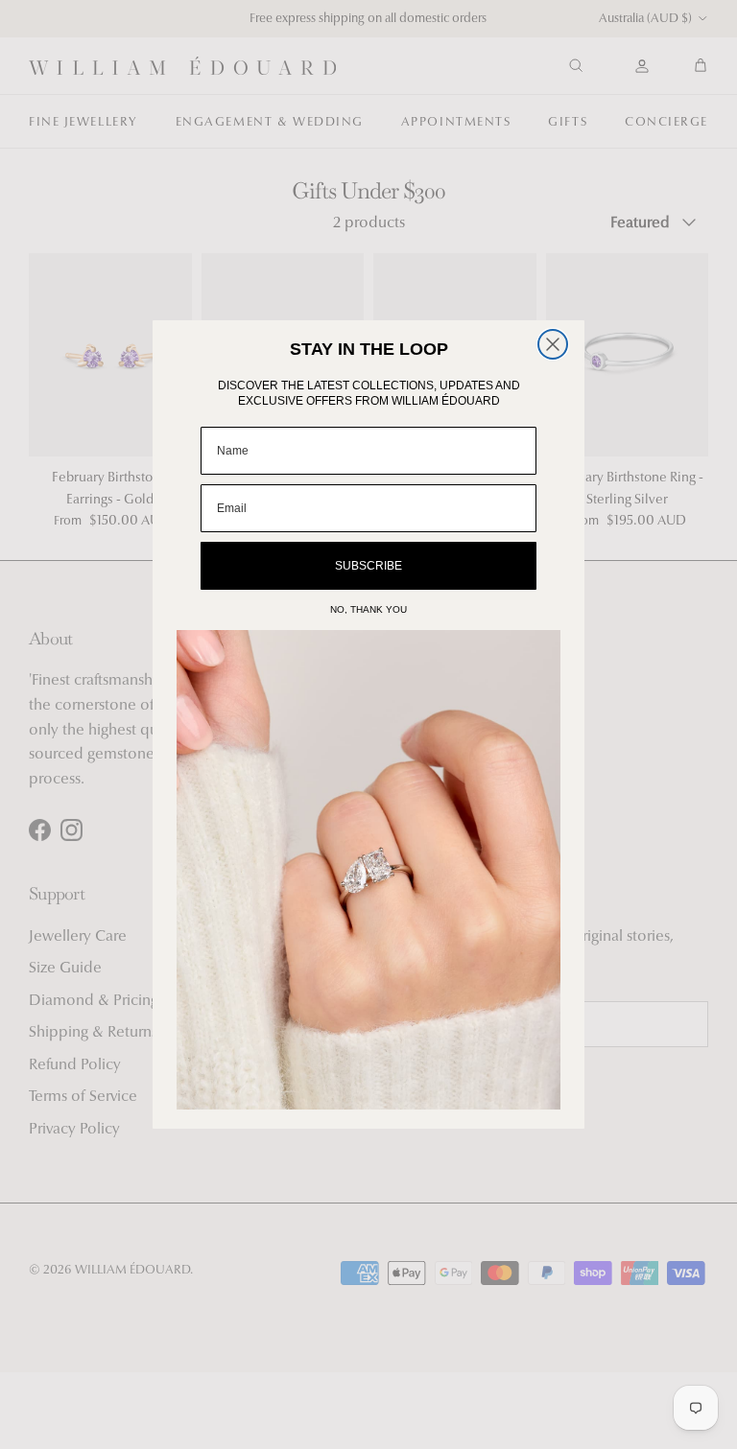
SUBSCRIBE (368, 566)
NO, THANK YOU (368, 609)
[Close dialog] (552, 344)
